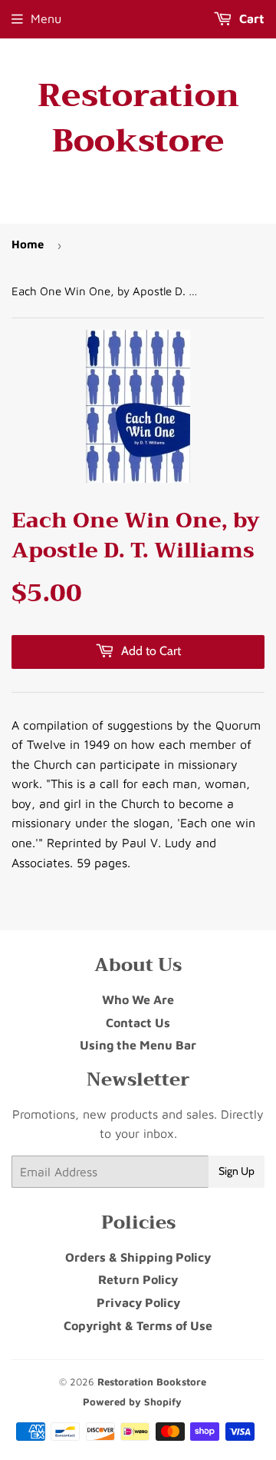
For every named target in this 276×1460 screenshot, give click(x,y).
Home (28, 244)
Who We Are (138, 999)
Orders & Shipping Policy (138, 1257)
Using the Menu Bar (138, 1045)
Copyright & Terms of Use (138, 1325)
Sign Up (237, 1171)
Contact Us (138, 1022)
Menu (46, 18)
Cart (250, 18)
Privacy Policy (138, 1302)
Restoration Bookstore (138, 118)
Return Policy (138, 1279)
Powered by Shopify (132, 1401)
